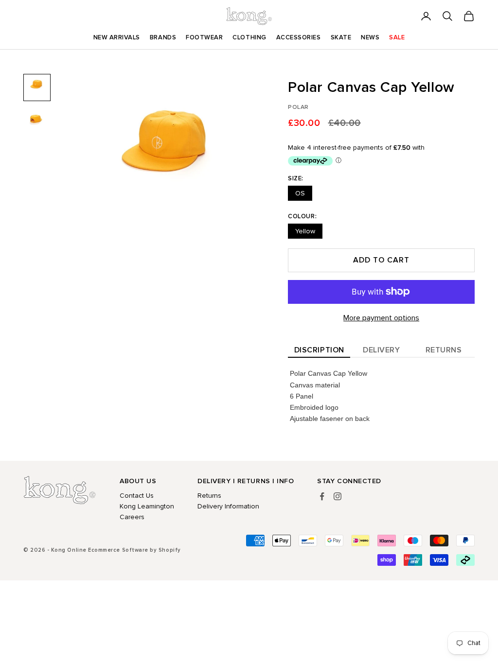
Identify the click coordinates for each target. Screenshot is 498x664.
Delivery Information (228, 506)
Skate (341, 37)
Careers (132, 517)
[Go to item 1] (37, 87)
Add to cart (381, 260)
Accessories (298, 37)
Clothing (249, 37)
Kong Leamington (147, 506)
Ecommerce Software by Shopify (134, 550)
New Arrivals (116, 37)
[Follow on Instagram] (337, 496)
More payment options (381, 318)
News (370, 37)
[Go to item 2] (37, 122)
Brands (163, 37)
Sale (397, 37)
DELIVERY (381, 350)
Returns (444, 350)
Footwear (204, 37)
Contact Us (137, 495)
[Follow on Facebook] (322, 496)
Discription (319, 350)
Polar (298, 107)
